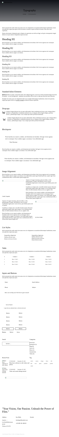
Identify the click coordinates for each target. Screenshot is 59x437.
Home (24, 14)
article (32, 361)
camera (37, 361)
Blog (30, 346)
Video (31, 353)
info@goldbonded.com (22, 420)
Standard (31, 352)
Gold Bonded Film (6, 434)
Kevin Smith (39, 217)
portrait (51, 363)
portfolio (45, 363)
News (30, 348)
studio (32, 365)
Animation (32, 344)
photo (40, 363)
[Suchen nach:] (15, 343)
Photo (30, 350)
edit (51, 361)
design (42, 361)
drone (47, 361)
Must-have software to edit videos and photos (19, 363)
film (31, 363)
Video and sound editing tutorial (17, 371)
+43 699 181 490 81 (21, 423)
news (36, 363)
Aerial (31, 342)
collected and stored (22, 308)
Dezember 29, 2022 (22, 361)
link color (23, 94)
